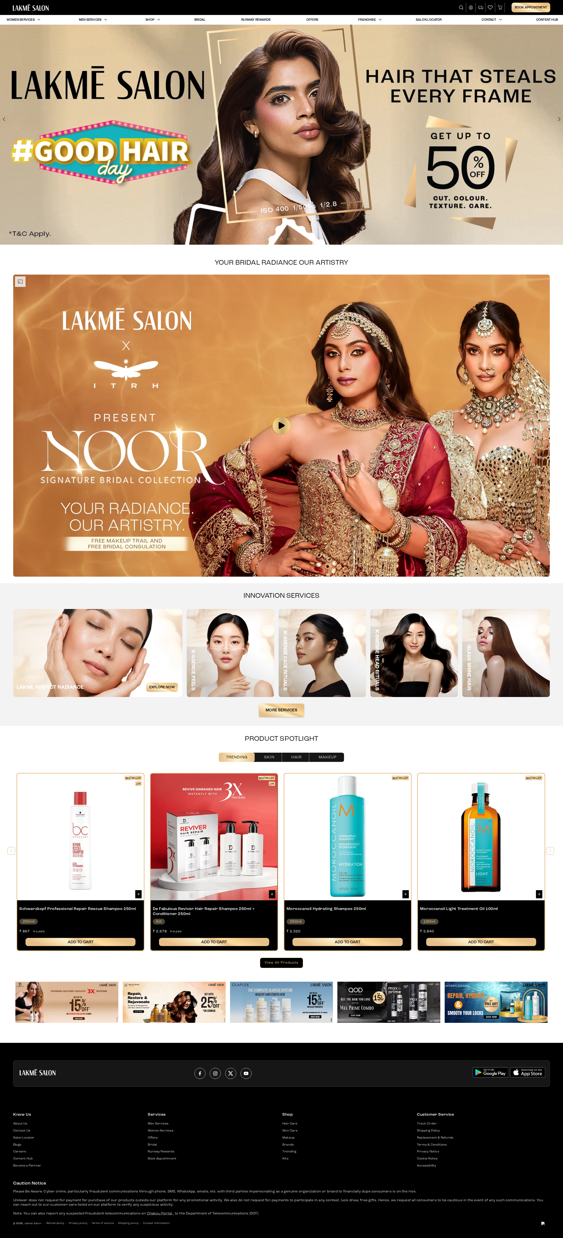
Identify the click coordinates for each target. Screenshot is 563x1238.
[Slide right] (550, 851)
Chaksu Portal (160, 1213)
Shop (150, 19)
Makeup (328, 757)
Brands (288, 1144)
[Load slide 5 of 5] (294, 239)
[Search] (461, 7)
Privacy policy (78, 1223)
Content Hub (23, 1158)
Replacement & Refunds (435, 1137)
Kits (285, 1158)
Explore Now (162, 687)
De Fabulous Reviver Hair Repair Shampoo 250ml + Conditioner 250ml (204, 911)
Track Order (427, 1123)
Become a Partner (27, 1165)
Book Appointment (531, 7)
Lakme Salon (33, 1223)
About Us (20, 1123)
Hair (296, 757)
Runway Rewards (161, 1151)
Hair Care (289, 1123)
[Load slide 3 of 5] (281, 239)
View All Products (281, 963)
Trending (236, 757)
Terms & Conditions (432, 1144)
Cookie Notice (427, 1158)
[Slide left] (11, 851)
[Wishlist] (490, 7)
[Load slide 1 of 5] (268, 239)
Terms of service (103, 1223)
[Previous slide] (4, 119)
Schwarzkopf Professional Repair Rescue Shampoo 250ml (77, 909)
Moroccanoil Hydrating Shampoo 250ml (326, 909)
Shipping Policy (428, 1130)
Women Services (21, 19)
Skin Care (290, 1130)
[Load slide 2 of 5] (275, 239)
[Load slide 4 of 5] (288, 239)
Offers (153, 1137)
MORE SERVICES (281, 710)
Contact (489, 19)
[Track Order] (481, 7)
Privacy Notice (428, 1151)
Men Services (90, 19)
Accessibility (426, 1165)
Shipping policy (128, 1223)
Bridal (152, 1144)
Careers (19, 1151)
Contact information (156, 1223)
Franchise (367, 19)
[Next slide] (559, 119)
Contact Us (21, 1130)
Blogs (17, 1144)
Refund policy (55, 1223)
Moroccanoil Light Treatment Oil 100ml (459, 909)
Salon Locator (24, 1137)
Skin (269, 757)
